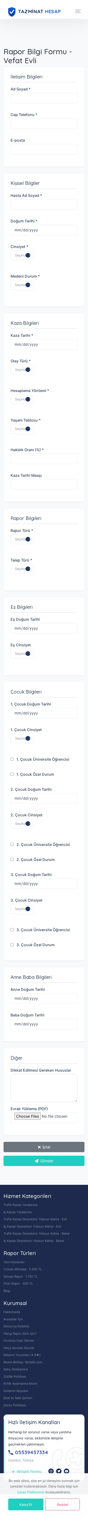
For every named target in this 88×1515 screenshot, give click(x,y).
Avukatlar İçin (13, 1319)
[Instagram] (51, 1471)
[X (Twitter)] (58, 1471)
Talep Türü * (21, 560)
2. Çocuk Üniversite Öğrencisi (42, 844)
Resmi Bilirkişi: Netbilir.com (23, 1362)
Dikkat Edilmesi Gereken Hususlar (41, 1070)
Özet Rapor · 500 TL (18, 1283)
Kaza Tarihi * (22, 335)
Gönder (47, 1161)
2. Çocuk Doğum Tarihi (31, 789)
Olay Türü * (21, 361)
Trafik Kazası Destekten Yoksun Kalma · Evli (35, 1219)
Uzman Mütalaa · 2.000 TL (23, 1269)
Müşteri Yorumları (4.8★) (22, 1355)
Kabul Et (25, 1505)
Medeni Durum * (25, 276)
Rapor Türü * (22, 530)
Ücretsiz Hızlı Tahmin (19, 1340)
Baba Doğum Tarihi (27, 1015)
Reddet (62, 1505)
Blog (7, 1291)
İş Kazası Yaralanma (18, 1212)
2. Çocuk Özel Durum (35, 859)
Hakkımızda (12, 1312)
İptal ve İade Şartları (18, 1398)
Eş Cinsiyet (21, 645)
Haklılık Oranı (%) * (27, 450)
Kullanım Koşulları (16, 1391)
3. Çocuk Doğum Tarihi (31, 874)
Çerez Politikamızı (30, 1492)
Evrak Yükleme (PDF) (29, 1109)
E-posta (18, 140)
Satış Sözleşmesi (16, 1369)
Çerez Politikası (15, 1405)
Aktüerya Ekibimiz (16, 1326)
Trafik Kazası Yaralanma (20, 1205)
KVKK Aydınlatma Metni (20, 1383)
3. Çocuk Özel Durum (35, 945)
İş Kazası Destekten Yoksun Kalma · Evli (32, 1226)
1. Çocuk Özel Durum (34, 774)
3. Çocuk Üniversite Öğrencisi (42, 930)
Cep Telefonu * (24, 114)
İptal (46, 1147)
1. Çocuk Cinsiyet (26, 730)
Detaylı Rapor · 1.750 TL (21, 1276)
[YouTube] (66, 1471)
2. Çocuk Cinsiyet (26, 815)
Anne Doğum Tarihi (28, 989)
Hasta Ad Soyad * (26, 195)
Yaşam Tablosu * (26, 420)
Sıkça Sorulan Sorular (19, 1348)
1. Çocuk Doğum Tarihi (31, 704)
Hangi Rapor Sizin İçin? (20, 1333)
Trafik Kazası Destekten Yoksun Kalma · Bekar (37, 1233)
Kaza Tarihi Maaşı (26, 475)
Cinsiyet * (19, 246)
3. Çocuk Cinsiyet (26, 900)
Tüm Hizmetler (14, 1262)
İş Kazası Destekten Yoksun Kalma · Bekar (34, 1241)
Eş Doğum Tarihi (25, 619)
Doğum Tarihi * (24, 221)
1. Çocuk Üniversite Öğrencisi (42, 759)
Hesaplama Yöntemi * (30, 390)
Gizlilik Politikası (15, 1376)
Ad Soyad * (21, 89)
